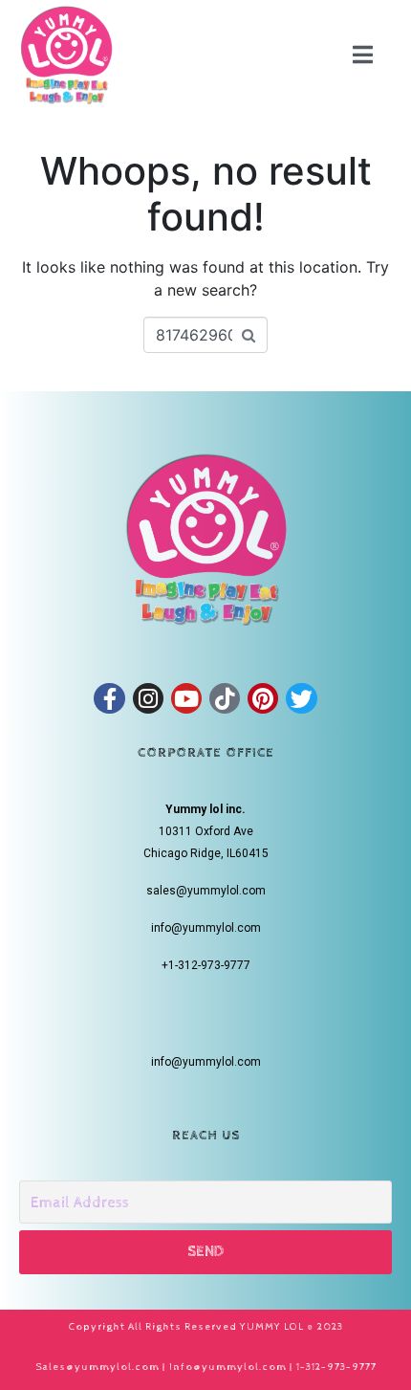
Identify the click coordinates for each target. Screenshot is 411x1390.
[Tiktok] (224, 698)
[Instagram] (148, 698)
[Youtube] (186, 698)
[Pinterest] (263, 698)
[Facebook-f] (109, 698)
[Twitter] (301, 698)
